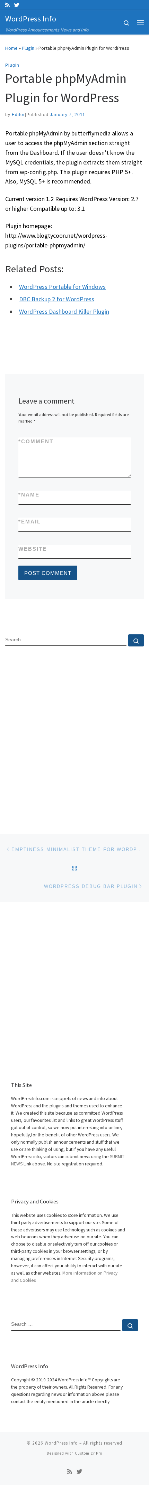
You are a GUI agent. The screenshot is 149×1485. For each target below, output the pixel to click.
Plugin (28, 48)
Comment (35, 441)
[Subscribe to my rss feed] (7, 5)
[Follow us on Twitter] (16, 5)
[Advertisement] (74, 734)
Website (32, 549)
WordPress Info (61, 1443)
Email (29, 521)
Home (11, 48)
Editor (18, 114)
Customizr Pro (88, 1453)
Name (29, 495)
